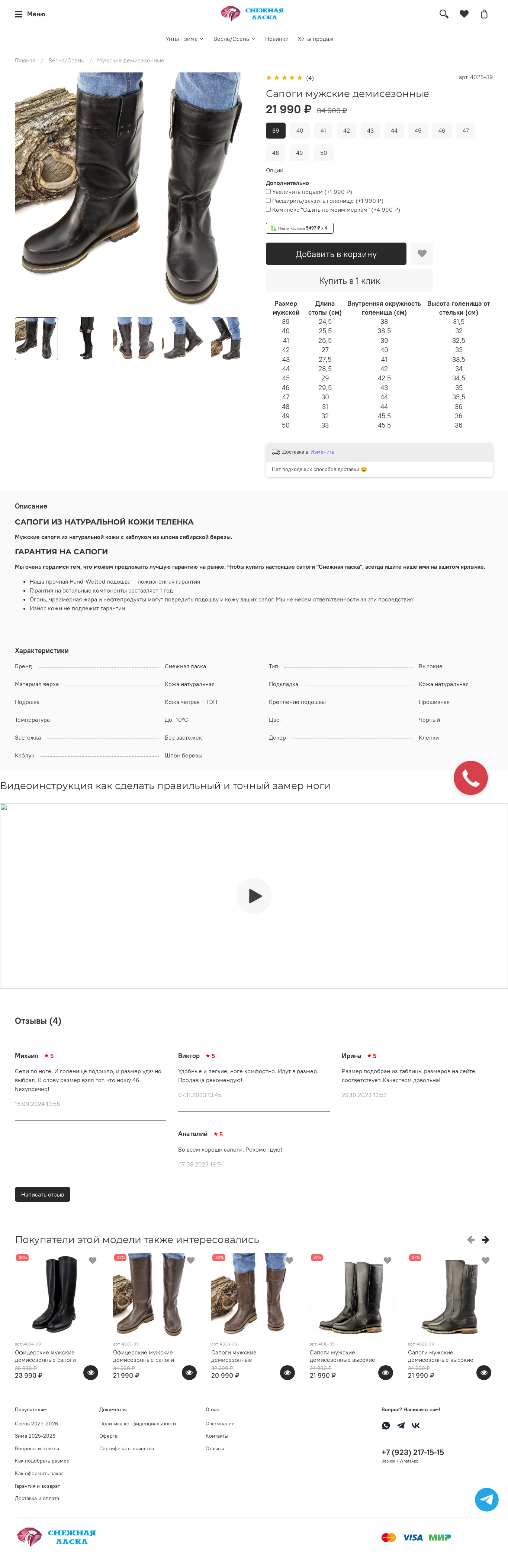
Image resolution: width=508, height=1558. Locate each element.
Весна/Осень (231, 38)
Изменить (322, 451)
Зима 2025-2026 (35, 1435)
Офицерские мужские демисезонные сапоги (45, 1356)
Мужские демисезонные (130, 60)
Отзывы (215, 1448)
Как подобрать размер (42, 1460)
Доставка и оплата (37, 1498)
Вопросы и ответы (37, 1448)
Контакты (217, 1435)
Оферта (108, 1435)
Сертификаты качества (126, 1448)
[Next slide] (242, 192)
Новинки (277, 38)
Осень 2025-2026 (36, 1423)
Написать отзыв (42, 1194)
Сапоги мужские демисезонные (234, 1356)
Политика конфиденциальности (137, 1423)
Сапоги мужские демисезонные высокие (342, 1356)
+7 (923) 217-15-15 (413, 1452)
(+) (312, 191)
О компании (220, 1423)
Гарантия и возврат (37, 1486)
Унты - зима (181, 38)
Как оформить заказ (39, 1473)
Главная (25, 60)
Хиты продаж (316, 38)
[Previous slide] (27, 192)
